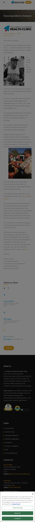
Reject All (17, 513)
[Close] (33, 494)
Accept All (17, 518)
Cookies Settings (17, 508)
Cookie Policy (16, 504)
